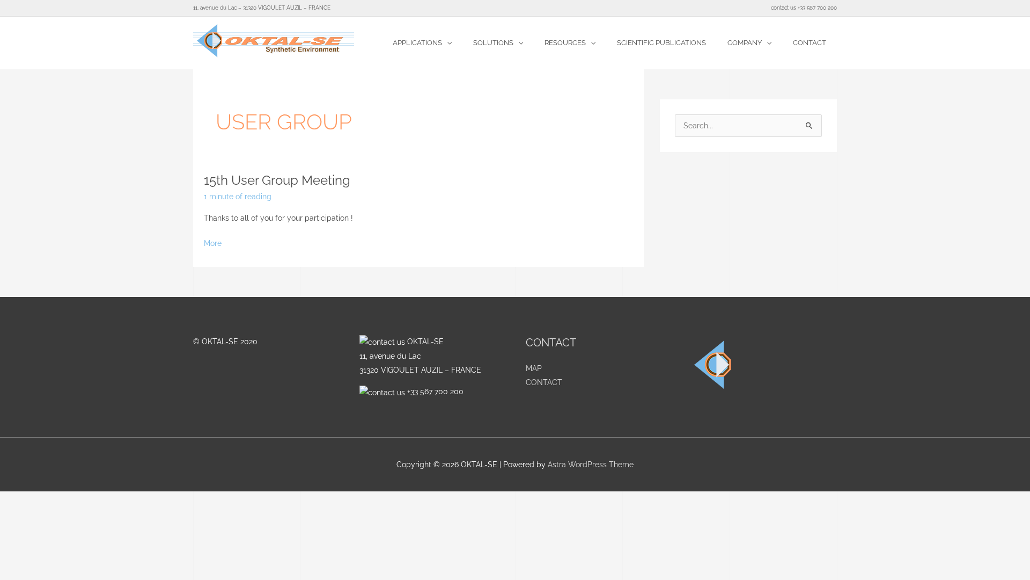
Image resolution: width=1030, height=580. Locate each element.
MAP (534, 368)
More (213, 242)
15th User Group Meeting (277, 180)
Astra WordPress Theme (591, 464)
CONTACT (544, 382)
